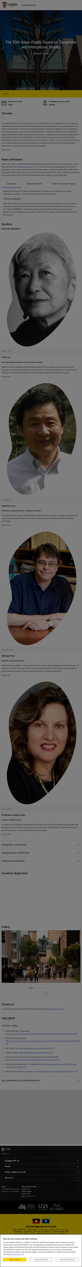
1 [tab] (31, 988)
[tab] (12, 184)
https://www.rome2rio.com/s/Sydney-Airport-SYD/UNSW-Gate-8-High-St (33, 1060)
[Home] (11, 5)
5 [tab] (51, 988)
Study (7, 1166)
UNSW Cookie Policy (15, 1254)
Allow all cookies (15, 1259)
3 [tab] (41, 988)
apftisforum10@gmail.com (29, 167)
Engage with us (12, 1161)
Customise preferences (67, 1259)
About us (9, 1178)
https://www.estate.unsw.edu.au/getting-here (37, 1053)
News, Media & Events (15, 1172)
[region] (41, 1250)
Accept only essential (41, 1259)
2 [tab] (36, 988)
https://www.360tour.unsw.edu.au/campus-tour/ (37, 1048)
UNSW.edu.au (5, 1153)
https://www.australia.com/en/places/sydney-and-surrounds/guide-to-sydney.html (48, 1071)
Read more (6, 150)
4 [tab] (46, 988)
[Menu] (13, 93)
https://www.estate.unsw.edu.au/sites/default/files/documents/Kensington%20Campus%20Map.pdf (42, 1034)
